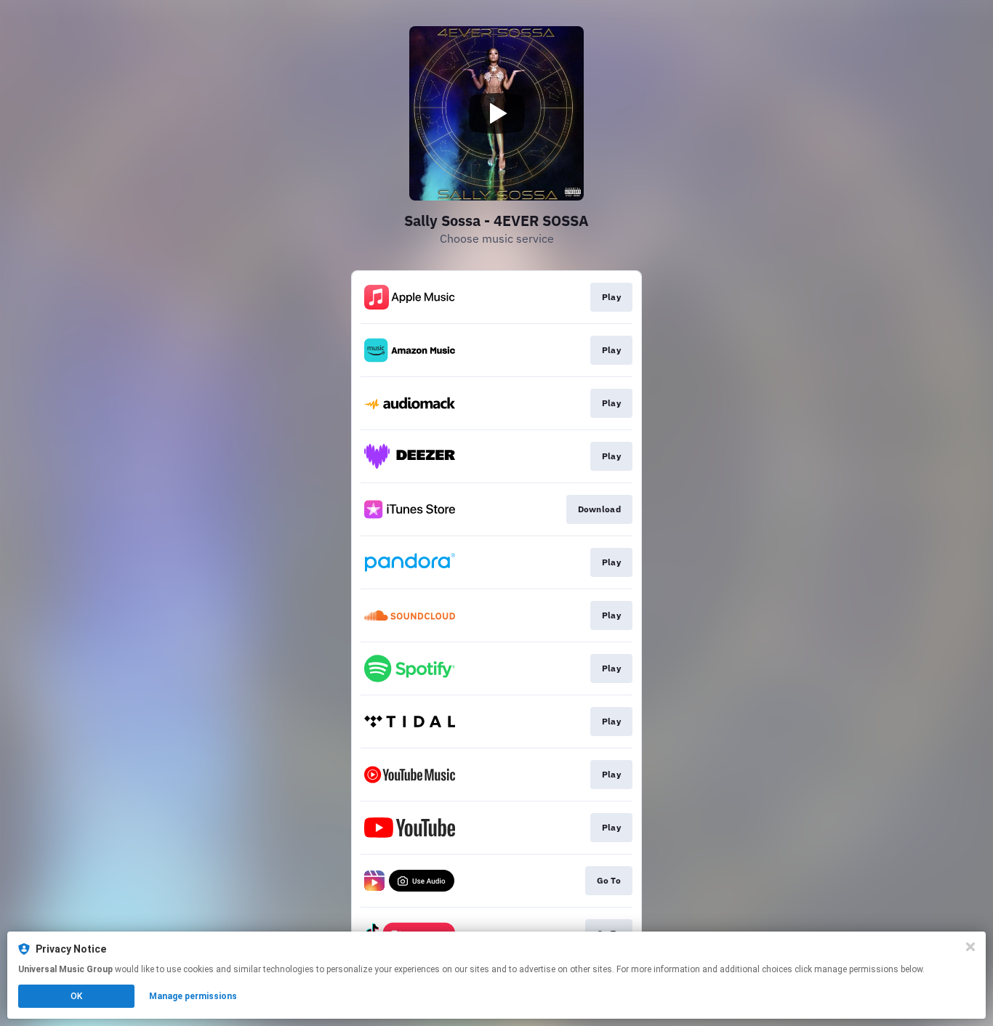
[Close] (970, 946)
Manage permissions (193, 996)
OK (76, 996)
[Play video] (496, 113)
